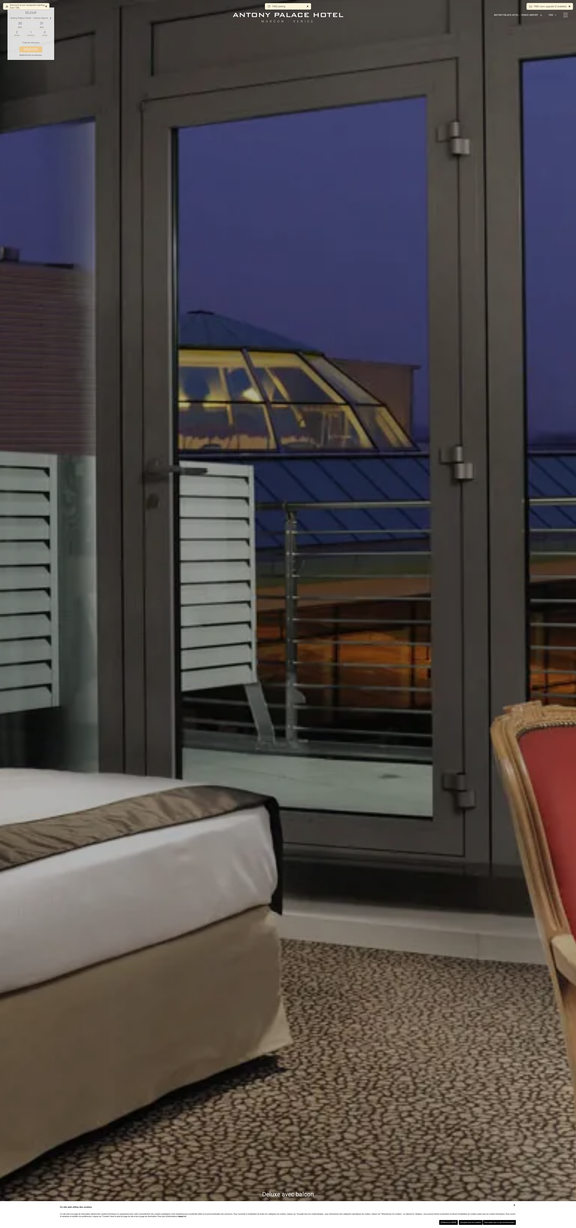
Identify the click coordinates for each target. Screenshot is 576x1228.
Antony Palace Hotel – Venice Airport (516, 15)
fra (551, 15)
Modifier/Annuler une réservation (31, 55)
